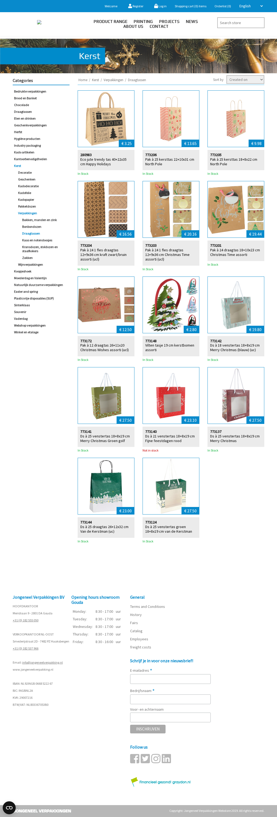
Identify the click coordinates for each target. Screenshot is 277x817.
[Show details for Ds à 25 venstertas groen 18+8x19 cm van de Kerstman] (171, 486)
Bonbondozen (31, 227)
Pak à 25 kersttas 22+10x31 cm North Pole (169, 161)
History (136, 614)
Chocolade (21, 105)
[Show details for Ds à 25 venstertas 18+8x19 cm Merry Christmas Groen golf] (106, 395)
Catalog (136, 630)
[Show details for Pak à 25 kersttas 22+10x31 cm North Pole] (171, 118)
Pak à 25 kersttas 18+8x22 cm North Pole (233, 161)
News (192, 21)
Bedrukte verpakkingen (30, 91)
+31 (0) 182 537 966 (25, 648)
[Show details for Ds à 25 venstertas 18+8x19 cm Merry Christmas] (235, 395)
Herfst (18, 132)
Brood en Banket (25, 98)
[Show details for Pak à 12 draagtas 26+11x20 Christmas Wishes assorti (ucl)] (106, 304)
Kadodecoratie (28, 186)
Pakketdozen (27, 206)
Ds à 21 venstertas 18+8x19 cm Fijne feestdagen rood (170, 438)
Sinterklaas (22, 305)
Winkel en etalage (26, 332)
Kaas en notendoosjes (37, 240)
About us (133, 26)
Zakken (27, 258)
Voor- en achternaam (147, 709)
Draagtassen (23, 112)
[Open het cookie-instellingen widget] (9, 807)
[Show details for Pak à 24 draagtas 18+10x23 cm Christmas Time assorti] (235, 209)
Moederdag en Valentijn (30, 278)
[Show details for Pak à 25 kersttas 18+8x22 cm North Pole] (235, 118)
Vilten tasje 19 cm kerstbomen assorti (169, 347)
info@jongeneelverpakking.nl (42, 662)
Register (137, 6)
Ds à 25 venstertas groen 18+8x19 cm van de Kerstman (168, 529)
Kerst (17, 166)
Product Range (110, 21)
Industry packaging (27, 145)
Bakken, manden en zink (39, 220)
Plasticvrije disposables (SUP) (34, 298)
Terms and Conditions (147, 606)
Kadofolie (24, 193)
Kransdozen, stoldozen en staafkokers (40, 249)
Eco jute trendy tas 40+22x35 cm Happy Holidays (103, 161)
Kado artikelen (24, 152)
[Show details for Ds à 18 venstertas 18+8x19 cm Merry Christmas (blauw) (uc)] (235, 304)
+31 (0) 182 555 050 (25, 620)
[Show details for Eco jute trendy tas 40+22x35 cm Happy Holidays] (106, 118)
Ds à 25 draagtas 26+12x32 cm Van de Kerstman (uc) (104, 529)
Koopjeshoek (22, 271)
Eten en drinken (25, 118)
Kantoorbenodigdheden (30, 159)
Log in (162, 6)
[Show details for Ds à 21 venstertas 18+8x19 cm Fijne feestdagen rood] (171, 395)
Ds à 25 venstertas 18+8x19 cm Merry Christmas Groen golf (105, 438)
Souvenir (20, 312)
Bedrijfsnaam (142, 691)
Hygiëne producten (27, 139)
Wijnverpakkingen (30, 264)
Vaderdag (21, 319)
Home (82, 80)
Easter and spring (26, 291)
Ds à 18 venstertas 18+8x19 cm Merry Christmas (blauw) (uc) (235, 347)
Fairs (134, 622)
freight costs (140, 647)
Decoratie (25, 172)
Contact (159, 26)
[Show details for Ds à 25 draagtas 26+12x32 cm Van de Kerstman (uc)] (106, 486)
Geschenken (26, 179)
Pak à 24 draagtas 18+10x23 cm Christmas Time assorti (235, 252)
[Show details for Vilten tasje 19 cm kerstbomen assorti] (171, 304)
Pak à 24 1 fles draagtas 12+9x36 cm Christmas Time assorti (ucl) (167, 254)
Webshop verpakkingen (30, 325)
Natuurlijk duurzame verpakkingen (38, 285)
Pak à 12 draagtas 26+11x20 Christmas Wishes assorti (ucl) (104, 347)
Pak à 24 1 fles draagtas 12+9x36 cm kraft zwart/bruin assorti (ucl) (103, 254)
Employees (139, 639)
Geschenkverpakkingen (30, 125)
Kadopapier (26, 199)
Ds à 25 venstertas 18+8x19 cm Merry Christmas (235, 438)
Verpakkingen (27, 213)
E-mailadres (141, 670)
